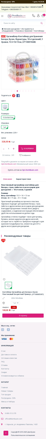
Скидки (4, 372)
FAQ (2, 361)
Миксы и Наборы (8, 401)
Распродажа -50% (8, 2)
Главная (4, 387)
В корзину (29, 148)
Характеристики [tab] (23, 179)
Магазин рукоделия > (12, 29)
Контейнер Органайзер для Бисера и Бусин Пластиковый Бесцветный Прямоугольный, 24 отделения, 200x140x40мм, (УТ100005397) (21, 293)
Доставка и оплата (9, 354)
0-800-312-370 (10, 413)
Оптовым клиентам (9, 358)
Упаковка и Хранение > (24, 31)
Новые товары (7, 391)
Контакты (5, 369)
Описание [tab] (7, 179)
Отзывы (4, 365)
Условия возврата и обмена (12, 376)
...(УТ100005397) (37, 294)
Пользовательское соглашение (23, 435)
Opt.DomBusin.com (8, 164)
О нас (3, 351)
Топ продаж (6, 394)
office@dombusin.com (13, 419)
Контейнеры (39, 31)
